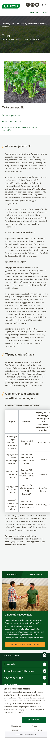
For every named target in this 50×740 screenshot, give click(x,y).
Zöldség (5, 27)
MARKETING (38, 730)
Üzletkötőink (12, 574)
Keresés (34, 12)
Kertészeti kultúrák (37, 24)
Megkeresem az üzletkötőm (25, 645)
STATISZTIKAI (16, 730)
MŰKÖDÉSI (17, 726)
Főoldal (5, 24)
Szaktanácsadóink (34, 574)
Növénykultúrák (18, 24)
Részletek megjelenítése (25, 734)
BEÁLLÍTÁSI (38, 726)
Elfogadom (34, 720)
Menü (45, 12)
